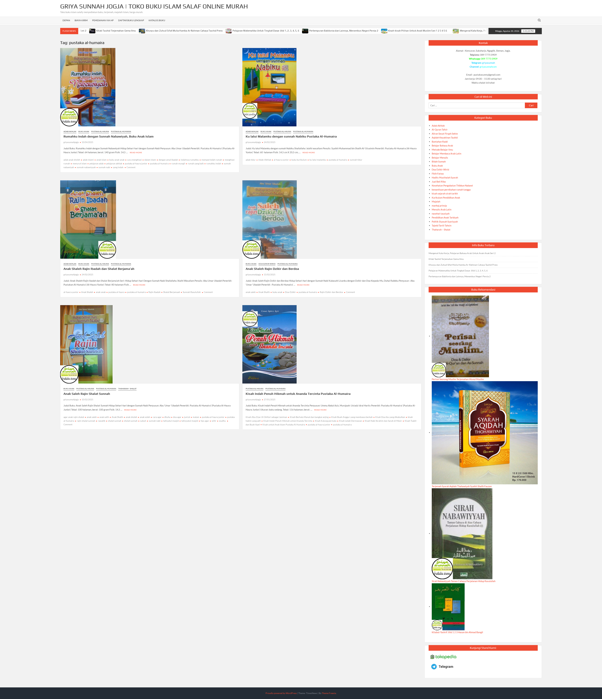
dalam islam (150, 159)
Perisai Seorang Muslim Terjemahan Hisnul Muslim (458, 379)
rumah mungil (178, 163)
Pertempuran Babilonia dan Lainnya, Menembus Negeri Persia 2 (312, 30)
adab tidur (251, 159)
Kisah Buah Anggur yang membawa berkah (352, 417)
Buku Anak (83, 131)
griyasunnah (488, 62)
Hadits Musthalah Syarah (445, 177)
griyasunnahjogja (71, 142)
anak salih (104, 417)
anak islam (101, 159)
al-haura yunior (281, 159)
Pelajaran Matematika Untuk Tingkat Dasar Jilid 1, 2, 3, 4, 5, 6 (234, 30)
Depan (66, 20)
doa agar (177, 417)
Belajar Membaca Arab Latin (446, 153)
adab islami (88, 159)
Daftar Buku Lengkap (131, 20)
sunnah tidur (356, 159)
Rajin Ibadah (154, 292)
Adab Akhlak (69, 131)
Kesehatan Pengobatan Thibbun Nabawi (452, 185)
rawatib (101, 420)
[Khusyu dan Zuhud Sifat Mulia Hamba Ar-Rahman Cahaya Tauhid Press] (110, 30)
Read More (136, 152)
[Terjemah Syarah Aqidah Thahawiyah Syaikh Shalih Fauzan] (485, 432)
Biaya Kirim (81, 20)
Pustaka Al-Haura (100, 131)
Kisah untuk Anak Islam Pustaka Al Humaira (283, 424)
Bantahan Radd (440, 141)
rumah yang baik (196, 163)
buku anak (277, 292)
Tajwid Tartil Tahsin (441, 225)
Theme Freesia (329, 693)
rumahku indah (213, 163)
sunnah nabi (104, 167)
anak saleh (251, 292)
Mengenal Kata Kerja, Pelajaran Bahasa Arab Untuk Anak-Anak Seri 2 (465, 30)
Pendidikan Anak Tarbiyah (445, 217)
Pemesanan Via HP (103, 20)
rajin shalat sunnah (86, 420)
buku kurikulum (299, 159)
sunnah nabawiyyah (86, 167)
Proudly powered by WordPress (281, 693)
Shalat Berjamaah (171, 292)
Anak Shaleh (87, 292)
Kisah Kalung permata (325, 420)
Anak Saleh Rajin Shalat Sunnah (86, 393)
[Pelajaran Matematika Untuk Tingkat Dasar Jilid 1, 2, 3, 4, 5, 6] (197, 30)
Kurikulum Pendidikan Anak (446, 197)
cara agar (157, 417)
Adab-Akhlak (264, 159)
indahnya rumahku (190, 159)
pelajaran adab (96, 163)
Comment (131, 167)
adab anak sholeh (71, 159)
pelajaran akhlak (114, 163)
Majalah (436, 201)
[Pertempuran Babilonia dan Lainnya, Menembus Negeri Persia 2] (273, 30)
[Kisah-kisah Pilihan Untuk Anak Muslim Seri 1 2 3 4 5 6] (352, 30)
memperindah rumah (211, 159)
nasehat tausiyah (440, 213)
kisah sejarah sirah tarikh (445, 193)
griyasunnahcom (488, 66)
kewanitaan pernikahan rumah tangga (451, 189)
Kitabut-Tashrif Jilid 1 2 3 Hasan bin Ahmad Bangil (457, 632)
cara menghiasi (134, 159)
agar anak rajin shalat (73, 417)
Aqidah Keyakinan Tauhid (445, 137)
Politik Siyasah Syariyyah (445, 221)
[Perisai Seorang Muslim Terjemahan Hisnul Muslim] (460, 336)
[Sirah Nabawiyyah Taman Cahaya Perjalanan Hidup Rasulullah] (462, 533)
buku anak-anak (116, 159)
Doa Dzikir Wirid (267, 264)
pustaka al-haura (116, 292)
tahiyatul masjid (171, 420)
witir (214, 420)
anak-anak (101, 292)
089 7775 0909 (489, 58)
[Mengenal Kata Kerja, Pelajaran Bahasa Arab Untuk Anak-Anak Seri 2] (424, 30)
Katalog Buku (157, 20)
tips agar (205, 420)
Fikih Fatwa (438, 173)
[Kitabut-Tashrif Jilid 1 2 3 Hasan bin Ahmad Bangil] (448, 606)
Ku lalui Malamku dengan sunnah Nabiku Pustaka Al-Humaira (291, 136)
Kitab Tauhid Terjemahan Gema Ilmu (84, 30)
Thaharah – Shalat (441, 229)
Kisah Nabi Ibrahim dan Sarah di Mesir (383, 420)
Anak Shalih (264, 292)
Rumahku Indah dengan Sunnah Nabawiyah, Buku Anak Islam (108, 136)
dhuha (167, 417)
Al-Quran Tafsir (440, 129)
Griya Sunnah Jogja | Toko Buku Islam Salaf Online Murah (154, 6)
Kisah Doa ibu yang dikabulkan (390, 417)
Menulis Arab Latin (441, 209)
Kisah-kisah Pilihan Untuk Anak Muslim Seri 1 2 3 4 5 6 (386, 30)
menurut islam (80, 163)
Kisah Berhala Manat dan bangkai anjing (309, 417)
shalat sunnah (114, 420)
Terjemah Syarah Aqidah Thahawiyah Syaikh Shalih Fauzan (462, 486)
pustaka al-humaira (159, 163)
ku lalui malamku (317, 159)
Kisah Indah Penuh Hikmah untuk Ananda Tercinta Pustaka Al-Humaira (298, 393)
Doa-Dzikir (290, 292)
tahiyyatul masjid (189, 420)
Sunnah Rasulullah (192, 292)
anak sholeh (131, 417)
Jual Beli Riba (439, 181)
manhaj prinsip (439, 205)
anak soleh (145, 417)
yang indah (118, 167)
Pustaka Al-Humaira (121, 131)
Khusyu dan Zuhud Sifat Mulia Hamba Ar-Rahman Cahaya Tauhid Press (152, 30)
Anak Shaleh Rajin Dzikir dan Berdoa (272, 268)
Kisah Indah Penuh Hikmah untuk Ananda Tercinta (287, 420)
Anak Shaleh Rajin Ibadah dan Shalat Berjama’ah (98, 268)
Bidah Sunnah (439, 161)
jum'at (187, 417)
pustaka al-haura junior (136, 163)
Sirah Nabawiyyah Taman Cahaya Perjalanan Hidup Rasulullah (463, 581)
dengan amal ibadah (168, 159)
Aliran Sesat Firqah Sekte (445, 133)
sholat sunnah (130, 420)
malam (196, 417)
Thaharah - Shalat (127, 388)
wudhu (222, 420)
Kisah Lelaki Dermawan (350, 420)
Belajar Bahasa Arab (442, 145)
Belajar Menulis (440, 157)
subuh (143, 420)
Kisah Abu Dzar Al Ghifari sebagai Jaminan (266, 417)
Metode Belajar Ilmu (442, 149)
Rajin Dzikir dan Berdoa (331, 292)
